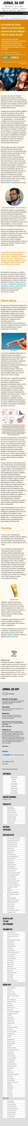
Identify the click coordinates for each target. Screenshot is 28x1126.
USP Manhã (9, 1090)
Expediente (5, 746)
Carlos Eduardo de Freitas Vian (13, 937)
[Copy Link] (15, 57)
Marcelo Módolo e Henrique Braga (13, 895)
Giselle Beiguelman (11, 946)
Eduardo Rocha (10, 942)
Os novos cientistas (11, 1058)
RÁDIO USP (7, 984)
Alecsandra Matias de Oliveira (13, 838)
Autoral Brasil (10, 1005)
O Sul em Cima (10, 1052)
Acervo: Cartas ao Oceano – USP (13, 996)
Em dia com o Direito (11, 1031)
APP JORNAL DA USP (8, 761)
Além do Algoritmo (11, 999)
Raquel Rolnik (10, 979)
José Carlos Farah (11, 954)
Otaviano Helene (11, 904)
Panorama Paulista (11, 819)
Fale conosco (6, 707)
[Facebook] (2, 57)
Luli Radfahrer (10, 960)
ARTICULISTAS (8, 834)
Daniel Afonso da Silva (12, 842)
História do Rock (11, 1033)
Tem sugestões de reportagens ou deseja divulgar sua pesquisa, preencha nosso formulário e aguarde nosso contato (13, 702)
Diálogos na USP (11, 1023)
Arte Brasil (9, 1003)
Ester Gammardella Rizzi (12, 856)
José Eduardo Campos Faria (13, 885)
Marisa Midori (10, 966)
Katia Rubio (9, 890)
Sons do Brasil (10, 1078)
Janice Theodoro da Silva (12, 875)
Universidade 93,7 (11, 1080)
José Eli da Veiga (11, 956)
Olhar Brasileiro (10, 1054)
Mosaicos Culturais (11, 1047)
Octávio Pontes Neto (12, 972)
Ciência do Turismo (11, 811)
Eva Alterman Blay (11, 858)
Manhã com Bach (11, 1041)
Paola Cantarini (10, 906)
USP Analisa (10, 1086)
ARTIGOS (6, 826)
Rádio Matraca (10, 1068)
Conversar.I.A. (10, 1017)
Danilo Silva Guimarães (12, 846)
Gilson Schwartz (11, 944)
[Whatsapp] (6, 57)
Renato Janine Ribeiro (12, 981)
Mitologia (9, 1045)
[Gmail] (13, 57)
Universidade (14, 793)
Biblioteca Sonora (11, 1007)
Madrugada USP (10, 1039)
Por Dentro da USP (11, 821)
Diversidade (14, 784)
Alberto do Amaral (11, 932)
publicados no (9, 180)
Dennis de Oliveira (11, 850)
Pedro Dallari (10, 976)
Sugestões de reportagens (10, 699)
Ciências (14, 779)
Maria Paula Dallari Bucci (12, 902)
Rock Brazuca (10, 1072)
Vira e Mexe (9, 1094)
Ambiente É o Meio (11, 1001)
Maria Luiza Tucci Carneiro (13, 900)
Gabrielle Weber (10, 862)
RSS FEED (5, 764)
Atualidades (14, 777)
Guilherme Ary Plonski (12, 868)
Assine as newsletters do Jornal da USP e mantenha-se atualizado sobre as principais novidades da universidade (12, 717)
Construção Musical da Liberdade (12, 1014)
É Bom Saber (10, 1029)
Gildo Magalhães (11, 866)
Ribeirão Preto (7, 799)
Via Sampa (9, 1092)
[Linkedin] (9, 57)
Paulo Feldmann (10, 908)
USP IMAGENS (8, 924)
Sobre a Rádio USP (11, 988)
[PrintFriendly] (18, 57)
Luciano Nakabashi (11, 958)
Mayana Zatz (10, 970)
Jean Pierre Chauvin (11, 879)
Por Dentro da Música (12, 1064)
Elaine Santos (10, 852)
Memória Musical (11, 1043)
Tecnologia (14, 791)
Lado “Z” (9, 1037)
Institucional (14, 788)
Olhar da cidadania (11, 1056)
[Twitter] (4, 57)
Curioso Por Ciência (11, 813)
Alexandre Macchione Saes (13, 840)
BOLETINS (6, 1098)
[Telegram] (11, 57)
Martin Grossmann (11, 968)
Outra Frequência (11, 1060)
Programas (9, 990)
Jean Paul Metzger (11, 877)
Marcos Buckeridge (11, 898)
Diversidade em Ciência (12, 1027)
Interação (9, 1035)
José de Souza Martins (12, 883)
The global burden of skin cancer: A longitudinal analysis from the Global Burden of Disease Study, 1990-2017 (13, 284)
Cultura (14, 781)
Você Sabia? (10, 1096)
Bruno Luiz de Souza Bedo (13, 934)
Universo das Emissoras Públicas (12, 1083)
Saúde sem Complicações (13, 1074)
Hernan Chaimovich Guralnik (13, 873)
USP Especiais (10, 1088)
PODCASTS (7, 804)
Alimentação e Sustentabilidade (11, 808)
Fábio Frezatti (10, 860)
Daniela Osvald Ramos (12, 844)
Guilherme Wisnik (11, 950)
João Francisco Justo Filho (13, 881)
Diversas (9, 1025)
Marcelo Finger (10, 962)
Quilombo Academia (11, 1066)
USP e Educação (11, 823)
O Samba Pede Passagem (13, 1049)
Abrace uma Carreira (11, 994)
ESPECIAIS (7, 829)
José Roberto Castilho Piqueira (12, 887)
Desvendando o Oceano (12, 815)
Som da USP (10, 1076)
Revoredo (9, 1070)
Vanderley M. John (11, 912)
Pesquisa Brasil (10, 1062)
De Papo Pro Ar (10, 1021)
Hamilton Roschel (11, 870)
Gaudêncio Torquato (11, 864)
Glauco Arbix (10, 948)
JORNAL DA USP (13, 2)
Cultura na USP (10, 1019)
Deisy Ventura (10, 848)
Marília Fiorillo (10, 964)
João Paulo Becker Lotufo (13, 952)
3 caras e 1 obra (10, 992)
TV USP (6, 921)
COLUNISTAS (7, 929)
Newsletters (5, 713)
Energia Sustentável (11, 817)
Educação (14, 786)
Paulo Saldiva (10, 974)
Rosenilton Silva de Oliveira (13, 910)
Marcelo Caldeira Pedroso (13, 892)
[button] (24, 13)
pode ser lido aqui (12, 636)
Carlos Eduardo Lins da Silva (13, 940)
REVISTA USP (8, 918)
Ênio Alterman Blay (11, 854)
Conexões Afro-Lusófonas (13, 1011)
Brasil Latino (10, 1009)
